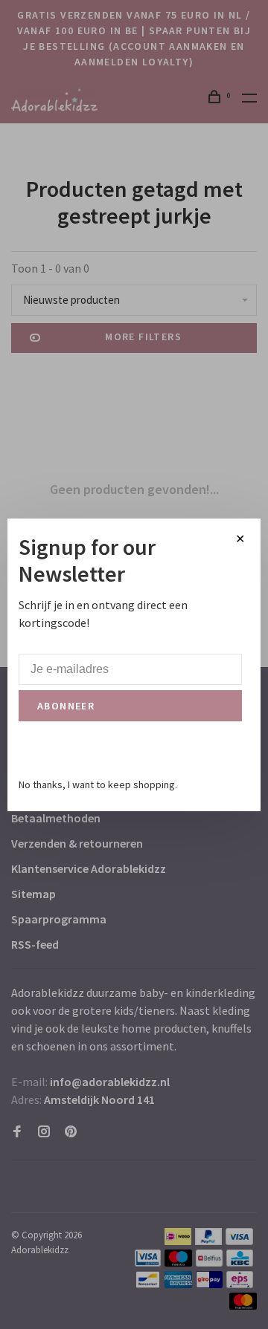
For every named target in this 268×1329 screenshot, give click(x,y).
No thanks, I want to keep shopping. (98, 784)
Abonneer (66, 705)
